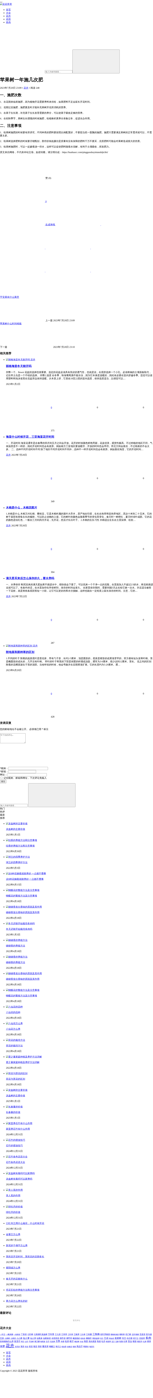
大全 (8, 13)
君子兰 (136, 1338)
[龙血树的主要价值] (16, 823)
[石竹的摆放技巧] (15, 1140)
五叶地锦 (135, 1334)
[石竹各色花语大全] (16, 1156)
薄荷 (40, 1346)
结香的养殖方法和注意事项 (20, 845)
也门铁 (128, 1334)
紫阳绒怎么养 (13, 1267)
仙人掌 (26, 1338)
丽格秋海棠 (115, 1334)
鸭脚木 (86, 1346)
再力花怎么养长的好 (16, 1301)
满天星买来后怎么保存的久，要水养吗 (30, 578)
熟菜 (99, 1341)
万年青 (51, 1334)
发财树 (118, 1338)
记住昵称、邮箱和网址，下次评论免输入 (25, 778)
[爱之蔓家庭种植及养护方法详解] (24, 1056)
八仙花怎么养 (13, 1029)
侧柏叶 (89, 1338)
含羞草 (142, 1338)
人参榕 (7, 1338)
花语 (8, 19)
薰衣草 (45, 1346)
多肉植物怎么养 (7, 1341)
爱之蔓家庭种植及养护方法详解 (22, 1062)
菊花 (35, 1346)
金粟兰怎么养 (13, 1234)
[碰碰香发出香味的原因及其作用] (24, 907)
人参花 (13, 1338)
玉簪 (117, 1341)
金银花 (69, 1346)
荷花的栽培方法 (14, 1045)
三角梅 (96, 1334)
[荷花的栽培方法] (15, 1040)
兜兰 (101, 1338)
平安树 (31, 1341)
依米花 (82, 1338)
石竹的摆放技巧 (14, 1145)
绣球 (149, 1341)
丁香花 (24, 1334)
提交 (3, 781)
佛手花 (63, 1338)
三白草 (82, 1334)
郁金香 (64, 1346)
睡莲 (135, 1341)
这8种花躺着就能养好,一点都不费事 (25, 879)
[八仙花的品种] (14, 1006)
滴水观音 (92, 1341)
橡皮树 (76, 1341)
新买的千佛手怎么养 (16, 1245)
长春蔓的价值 (13, 1112)
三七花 (58, 1334)
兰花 (106, 1338)
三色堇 (89, 1334)
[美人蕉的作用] (14, 1190)
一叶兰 (2, 1334)
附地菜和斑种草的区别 (20, 652)
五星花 (142, 1334)
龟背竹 (91, 1346)
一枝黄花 (17, 1334)
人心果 (19, 1338)
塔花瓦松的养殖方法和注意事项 (22, 1290)
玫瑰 (121, 1341)
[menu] (1, 2)
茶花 (26, 1346)
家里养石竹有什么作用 (18, 1129)
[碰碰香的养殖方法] (16, 940)
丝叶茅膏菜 (105, 1334)
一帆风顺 (9, 1334)
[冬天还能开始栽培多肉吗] (20, 923)
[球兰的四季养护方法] (18, 857)
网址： (3, 774)
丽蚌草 (122, 1334)
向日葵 (130, 1338)
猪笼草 (108, 1341)
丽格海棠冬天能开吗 (19, 366)
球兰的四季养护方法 (16, 862)
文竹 (47, 1341)
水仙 (81, 1341)
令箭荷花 (55, 1338)
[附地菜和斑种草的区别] (19, 645)
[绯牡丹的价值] (14, 1206)
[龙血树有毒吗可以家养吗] (20, 1173)
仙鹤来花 (47, 1338)
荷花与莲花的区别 (15, 1079)
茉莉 (22, 1346)
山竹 (26, 1341)
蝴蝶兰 (52, 1346)
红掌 (144, 1341)
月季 (58, 1341)
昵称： (4, 768)
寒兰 (22, 1341)
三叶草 (70, 1334)
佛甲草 (69, 1338)
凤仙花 (111, 1338)
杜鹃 (67, 1341)
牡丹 (103, 1341)
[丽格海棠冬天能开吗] (18, 359)
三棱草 (76, 1334)
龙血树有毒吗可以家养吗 (19, 1179)
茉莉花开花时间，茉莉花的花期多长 (25, 1256)
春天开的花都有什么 (16, 1279)
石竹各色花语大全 (15, 1162)
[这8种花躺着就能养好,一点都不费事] (26, 873)
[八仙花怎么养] (14, 1023)
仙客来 (39, 1338)
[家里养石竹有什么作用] (19, 1123)
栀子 (72, 1341)
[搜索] (96, 61)
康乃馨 (37, 1341)
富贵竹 (17, 1341)
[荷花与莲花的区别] (16, 1073)
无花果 (52, 1341)
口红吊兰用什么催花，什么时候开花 (25, 1223)
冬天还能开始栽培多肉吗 (19, 929)
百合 (130, 1341)
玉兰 (113, 1341)
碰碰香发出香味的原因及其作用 (22, 912)
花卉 (8, 16)
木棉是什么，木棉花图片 (21, 507)
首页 (8, 9)
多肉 (8, 22)
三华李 (64, 1334)
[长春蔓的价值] (14, 1106)
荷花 (31, 1346)
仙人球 (33, 1338)
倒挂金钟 (96, 1338)
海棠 (86, 1341)
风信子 (79, 1346)
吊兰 (124, 1338)
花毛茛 (17, 1346)
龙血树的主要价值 (15, 829)
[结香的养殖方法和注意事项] (21, 840)
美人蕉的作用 (13, 1195)
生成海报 (50, 224)
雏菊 (74, 1346)
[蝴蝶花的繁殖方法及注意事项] (22, 890)
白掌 (125, 1341)
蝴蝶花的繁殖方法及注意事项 (21, 895)
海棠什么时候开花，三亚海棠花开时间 (30, 436)
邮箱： (4, 771)
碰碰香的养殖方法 (15, 945)
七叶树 (30, 1334)
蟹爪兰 (58, 1346)
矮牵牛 (140, 1341)
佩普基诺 (76, 1338)
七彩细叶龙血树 (40, 1334)
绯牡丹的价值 (13, 1212)
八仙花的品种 (13, 1012)
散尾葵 (42, 1341)
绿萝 (2, 1346)
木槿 (62, 1341)
